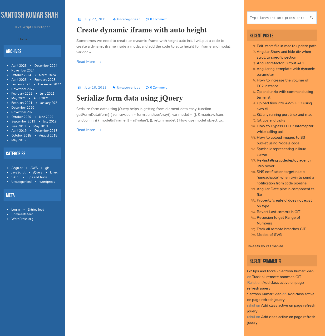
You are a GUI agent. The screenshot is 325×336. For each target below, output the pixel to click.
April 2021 (41, 98)
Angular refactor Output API (280, 63)
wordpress (47, 182)
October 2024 (21, 75)
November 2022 (22, 89)
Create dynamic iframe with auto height (141, 29)
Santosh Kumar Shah (29, 15)
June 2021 (47, 94)
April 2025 (19, 66)
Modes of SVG (269, 234)
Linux (54, 172)
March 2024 (47, 75)
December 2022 (49, 84)
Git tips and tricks (271, 120)
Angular (17, 168)
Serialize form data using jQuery (129, 97)
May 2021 (18, 98)
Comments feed (22, 214)
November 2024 (22, 70)
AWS (34, 168)
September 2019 (23, 121)
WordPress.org (22, 219)
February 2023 (44, 80)
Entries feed (36, 210)
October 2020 (21, 117)
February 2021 (21, 103)
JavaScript (18, 172)
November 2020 (22, 112)
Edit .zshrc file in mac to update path (286, 46)
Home (23, 39)
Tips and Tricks (37, 177)
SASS (15, 177)
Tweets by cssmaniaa (265, 246)
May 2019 (41, 126)
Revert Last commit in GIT (278, 211)
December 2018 (45, 131)
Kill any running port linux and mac (284, 114)
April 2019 (19, 131)
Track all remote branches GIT (281, 229)
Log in (15, 210)
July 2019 (50, 121)
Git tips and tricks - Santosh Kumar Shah (280, 271)
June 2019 (18, 126)
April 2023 (19, 80)
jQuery (38, 172)
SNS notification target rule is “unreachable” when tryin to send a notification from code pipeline (285, 177)
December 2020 (22, 108)
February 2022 (21, 94)
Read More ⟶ (89, 61)
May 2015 (18, 140)
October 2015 (21, 135)
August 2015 (48, 135)
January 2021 (49, 103)
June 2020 (46, 117)
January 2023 (20, 84)
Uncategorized (21, 182)
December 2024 (45, 66)
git (47, 168)
